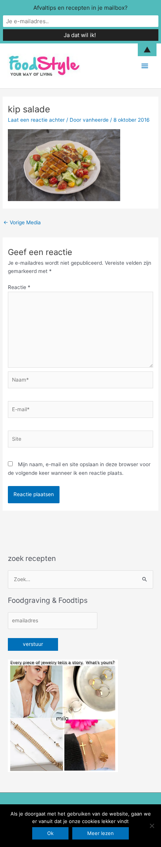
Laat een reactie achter (36, 120)
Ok (50, 833)
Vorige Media (22, 222)
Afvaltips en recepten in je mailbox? (80, 7)
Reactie (19, 287)
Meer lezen (100, 833)
